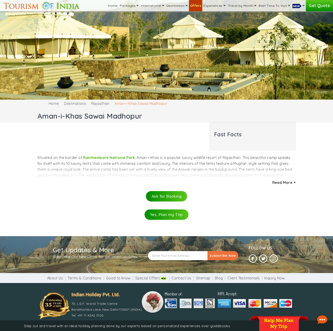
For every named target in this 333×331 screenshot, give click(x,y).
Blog (219, 278)
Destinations (75, 103)
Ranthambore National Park (109, 157)
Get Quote (319, 5)
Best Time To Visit (273, 6)
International (151, 6)
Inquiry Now (274, 278)
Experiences (213, 6)
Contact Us (181, 278)
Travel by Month (241, 6)
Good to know (118, 278)
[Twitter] (263, 258)
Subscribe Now (223, 256)
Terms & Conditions (84, 278)
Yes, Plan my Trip (166, 214)
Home (113, 6)
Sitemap (203, 278)
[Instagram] (274, 258)
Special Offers (147, 278)
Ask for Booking (166, 196)
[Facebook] (253, 258)
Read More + (284, 182)
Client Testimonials (243, 278)
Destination (176, 6)
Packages (128, 6)
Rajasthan (100, 103)
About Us (55, 278)
